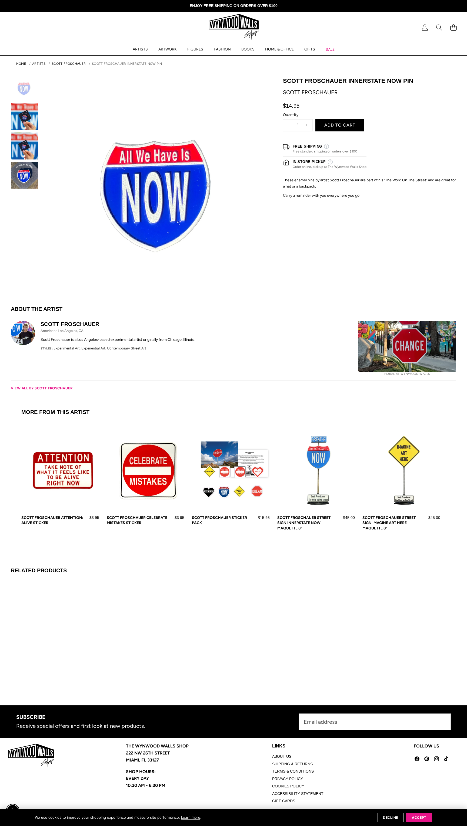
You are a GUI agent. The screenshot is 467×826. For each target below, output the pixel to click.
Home (21, 64)
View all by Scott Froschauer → (44, 388)
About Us (281, 756)
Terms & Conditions (293, 771)
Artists (38, 64)
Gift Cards (283, 801)
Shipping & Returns (292, 764)
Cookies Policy (288, 786)
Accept (419, 817)
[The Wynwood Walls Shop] (233, 28)
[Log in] (425, 28)
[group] (24, 87)
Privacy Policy (287, 779)
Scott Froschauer (69, 64)
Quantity (290, 114)
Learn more (190, 817)
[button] (439, 28)
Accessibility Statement (297, 793)
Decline (390, 817)
